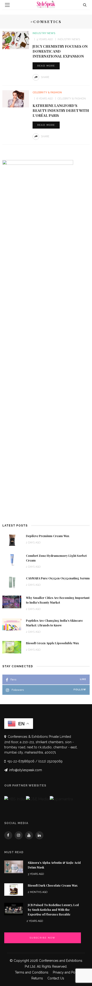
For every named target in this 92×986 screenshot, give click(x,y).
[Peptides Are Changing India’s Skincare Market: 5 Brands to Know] (11, 624)
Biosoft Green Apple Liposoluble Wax (52, 643)
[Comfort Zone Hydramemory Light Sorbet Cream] (11, 559)
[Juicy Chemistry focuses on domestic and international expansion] (15, 39)
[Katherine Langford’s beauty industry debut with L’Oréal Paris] (15, 98)
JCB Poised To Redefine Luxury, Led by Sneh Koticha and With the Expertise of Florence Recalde (53, 909)
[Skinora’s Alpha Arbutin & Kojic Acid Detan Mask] (13, 866)
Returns (37, 978)
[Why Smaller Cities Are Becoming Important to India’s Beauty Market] (11, 601)
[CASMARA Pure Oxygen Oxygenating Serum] (11, 582)
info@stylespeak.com (25, 770)
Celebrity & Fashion (47, 92)
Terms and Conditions (31, 972)
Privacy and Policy (67, 972)
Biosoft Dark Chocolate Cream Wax (53, 885)
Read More (46, 65)
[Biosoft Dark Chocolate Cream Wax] (13, 889)
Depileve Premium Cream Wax (47, 536)
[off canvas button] (7, 5)
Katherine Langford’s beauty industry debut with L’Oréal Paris (61, 110)
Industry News (44, 33)
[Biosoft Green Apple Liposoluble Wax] (11, 647)
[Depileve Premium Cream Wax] (11, 540)
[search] (85, 5)
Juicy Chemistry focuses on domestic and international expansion (60, 51)
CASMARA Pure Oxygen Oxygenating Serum (58, 578)
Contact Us (55, 978)
